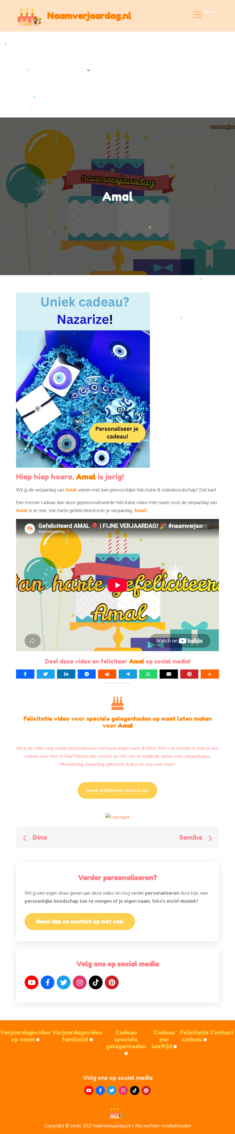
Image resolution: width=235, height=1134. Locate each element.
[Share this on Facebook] (25, 674)
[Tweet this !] (46, 674)
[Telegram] (128, 674)
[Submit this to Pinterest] (189, 674)
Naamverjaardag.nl (89, 15)
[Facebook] (47, 982)
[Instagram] (80, 982)
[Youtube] (88, 1090)
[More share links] (210, 674)
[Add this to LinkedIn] (66, 674)
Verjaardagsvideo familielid (77, 1036)
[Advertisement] (117, 74)
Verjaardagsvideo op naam (25, 1036)
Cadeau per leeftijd (164, 1039)
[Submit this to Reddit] (107, 674)
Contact (222, 1032)
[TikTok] (96, 982)
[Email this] (169, 674)
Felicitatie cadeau (194, 1036)
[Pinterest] (112, 982)
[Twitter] (63, 982)
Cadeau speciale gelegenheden (126, 1043)
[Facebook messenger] (87, 674)
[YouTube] (31, 982)
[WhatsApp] (148, 674)
